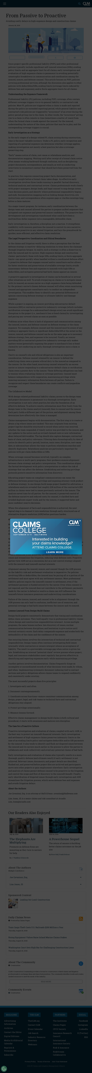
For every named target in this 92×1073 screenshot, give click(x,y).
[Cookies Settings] (4, 1069)
